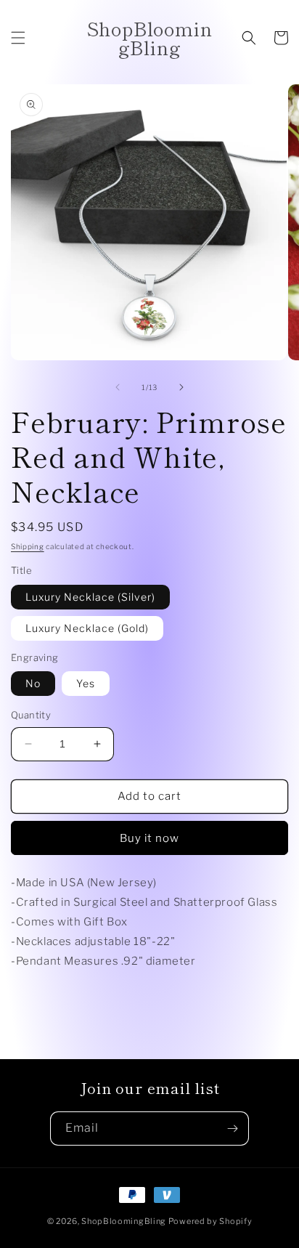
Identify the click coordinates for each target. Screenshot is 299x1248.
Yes (85, 683)
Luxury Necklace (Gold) (87, 628)
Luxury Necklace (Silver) (90, 597)
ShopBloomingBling (123, 1221)
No (33, 683)
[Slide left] (118, 387)
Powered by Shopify (210, 1221)
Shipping (27, 546)
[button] (18, 38)
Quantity (31, 715)
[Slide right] (181, 387)
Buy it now (149, 838)
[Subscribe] (232, 1128)
